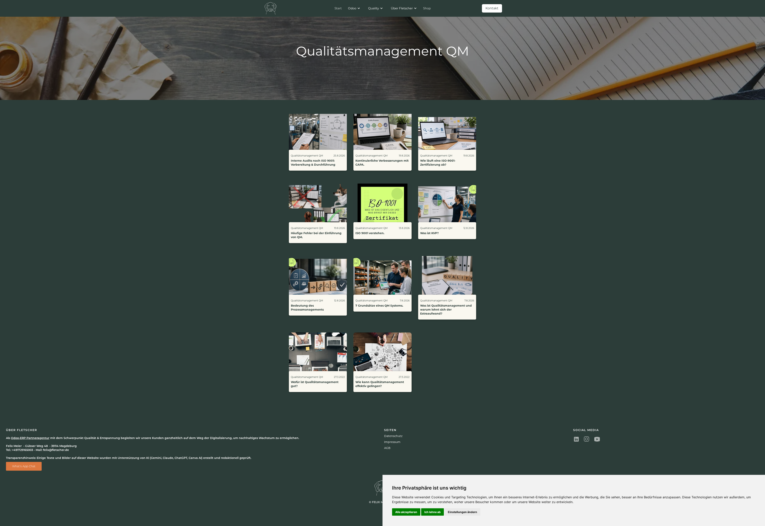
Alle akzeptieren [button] (406, 512)
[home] (271, 8)
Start (338, 8)
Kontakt (491, 8)
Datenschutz (393, 436)
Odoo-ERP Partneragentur (30, 438)
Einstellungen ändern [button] (462, 512)
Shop (427, 8)
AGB (387, 448)
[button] (354, 8)
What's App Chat (23, 466)
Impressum (392, 442)
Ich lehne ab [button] (432, 512)
